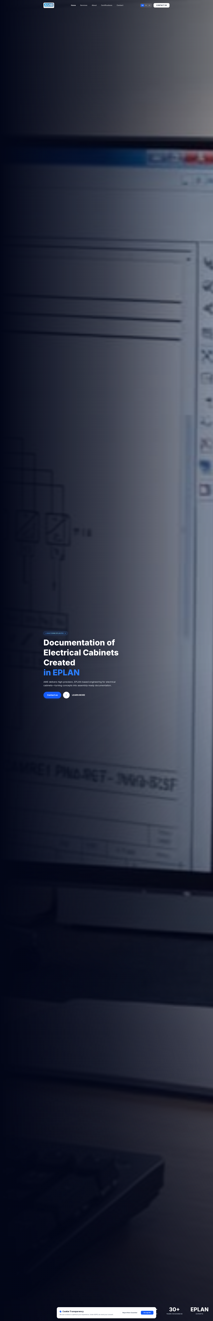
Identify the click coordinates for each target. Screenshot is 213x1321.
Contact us (52, 695)
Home (73, 5)
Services (83, 5)
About (94, 5)
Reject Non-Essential (129, 1312)
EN (142, 5)
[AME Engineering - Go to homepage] (48, 5)
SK (146, 5)
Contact (120, 5)
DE (149, 5)
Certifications (106, 5)
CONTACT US (161, 5)
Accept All (147, 1312)
